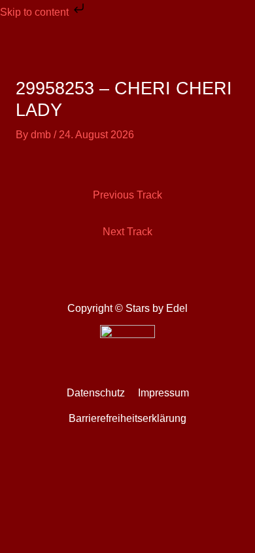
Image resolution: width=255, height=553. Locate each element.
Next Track (127, 231)
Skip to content (35, 12)
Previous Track (127, 194)
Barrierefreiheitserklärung (127, 418)
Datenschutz (96, 392)
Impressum (163, 392)
